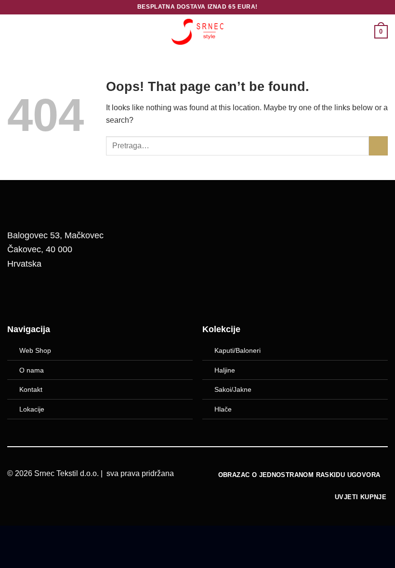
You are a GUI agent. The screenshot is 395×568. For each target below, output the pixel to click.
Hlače (223, 409)
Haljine (224, 370)
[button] (13, 31)
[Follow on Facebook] (19, 295)
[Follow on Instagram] (44, 295)
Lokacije (31, 409)
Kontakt (30, 389)
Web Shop (35, 350)
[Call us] (68, 295)
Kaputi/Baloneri (237, 350)
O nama (31, 370)
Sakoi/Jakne (232, 389)
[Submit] (378, 145)
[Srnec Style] (197, 31)
